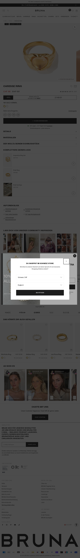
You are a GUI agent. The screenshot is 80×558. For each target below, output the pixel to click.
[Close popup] (66, 261)
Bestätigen (40, 292)
